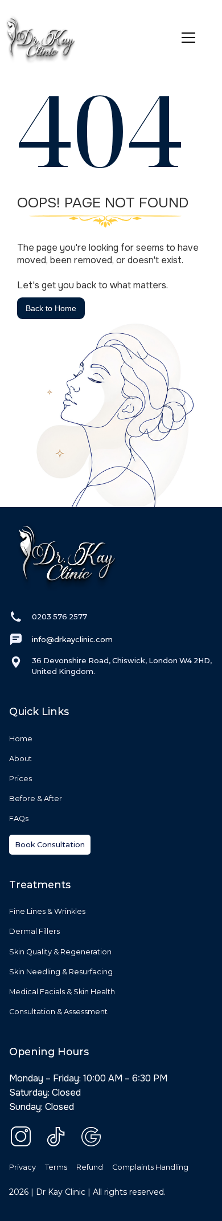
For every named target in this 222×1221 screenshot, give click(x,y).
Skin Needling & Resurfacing (61, 971)
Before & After (35, 798)
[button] (193, 37)
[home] (87, 37)
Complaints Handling (150, 1167)
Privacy (22, 1167)
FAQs (18, 818)
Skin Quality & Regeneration (60, 952)
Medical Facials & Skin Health (62, 991)
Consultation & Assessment (58, 1011)
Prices (20, 778)
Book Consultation (50, 844)
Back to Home (51, 308)
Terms (56, 1167)
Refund (89, 1167)
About (20, 758)
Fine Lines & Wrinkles (47, 911)
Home (20, 738)
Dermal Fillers (34, 931)
